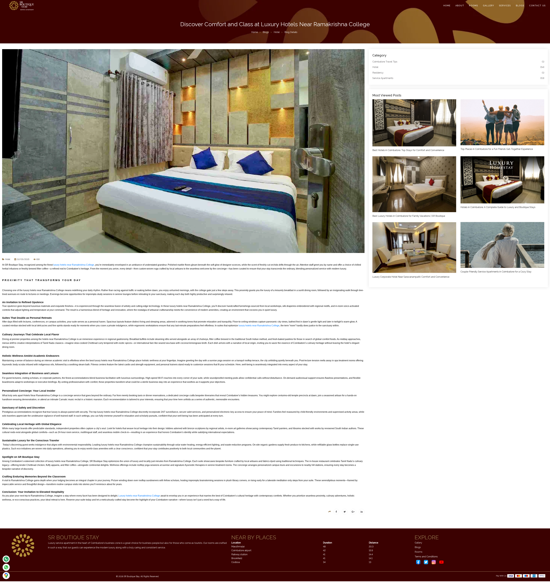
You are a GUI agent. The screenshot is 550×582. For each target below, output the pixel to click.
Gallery (488, 5)
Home (447, 5)
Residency (458, 72)
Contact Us (537, 5)
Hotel (277, 32)
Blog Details (290, 32)
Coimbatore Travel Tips (458, 61)
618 (38, 259)
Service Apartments (458, 78)
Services (505, 5)
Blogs (520, 5)
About (459, 5)
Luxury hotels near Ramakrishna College (139, 495)
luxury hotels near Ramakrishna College (73, 265)
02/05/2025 (22, 259)
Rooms (473, 5)
